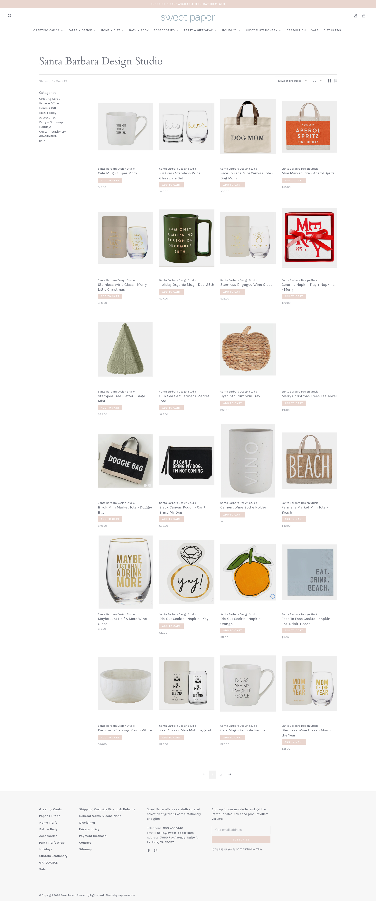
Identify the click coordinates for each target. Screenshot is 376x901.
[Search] (10, 16)
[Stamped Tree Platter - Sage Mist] (125, 350)
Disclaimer (87, 822)
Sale (314, 30)
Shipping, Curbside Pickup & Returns (107, 809)
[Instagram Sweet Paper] (155, 851)
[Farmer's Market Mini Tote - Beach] (309, 461)
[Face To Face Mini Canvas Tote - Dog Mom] (248, 127)
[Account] (356, 16)
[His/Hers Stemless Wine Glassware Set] (187, 127)
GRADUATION (296, 30)
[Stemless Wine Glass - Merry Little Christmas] (125, 238)
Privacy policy (89, 829)
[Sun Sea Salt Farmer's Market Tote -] (187, 350)
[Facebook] (148, 851)
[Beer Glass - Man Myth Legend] (187, 684)
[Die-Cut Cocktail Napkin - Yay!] (187, 573)
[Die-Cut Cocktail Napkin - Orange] (248, 573)
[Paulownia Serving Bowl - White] (125, 684)
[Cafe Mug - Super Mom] (125, 127)
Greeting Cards (46, 30)
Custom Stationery (262, 30)
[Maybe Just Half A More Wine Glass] (125, 573)
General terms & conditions (100, 816)
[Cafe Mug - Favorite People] (248, 684)
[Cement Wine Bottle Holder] (248, 461)
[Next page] (230, 775)
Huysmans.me (126, 895)
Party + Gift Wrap (198, 30)
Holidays (229, 30)
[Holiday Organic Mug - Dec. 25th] (187, 238)
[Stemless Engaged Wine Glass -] (248, 238)
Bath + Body (139, 30)
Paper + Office (80, 30)
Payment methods (93, 836)
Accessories (164, 30)
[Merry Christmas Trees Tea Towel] (309, 350)
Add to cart (110, 180)
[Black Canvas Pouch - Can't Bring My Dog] (187, 461)
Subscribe (241, 839)
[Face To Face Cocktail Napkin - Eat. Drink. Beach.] (309, 573)
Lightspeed (97, 895)
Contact (85, 842)
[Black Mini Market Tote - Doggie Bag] (125, 461)
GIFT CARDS (332, 30)
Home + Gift (110, 30)
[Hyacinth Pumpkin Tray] (248, 350)
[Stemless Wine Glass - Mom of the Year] (309, 684)
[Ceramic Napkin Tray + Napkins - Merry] (309, 238)
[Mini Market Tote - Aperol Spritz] (309, 127)
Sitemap (85, 849)
